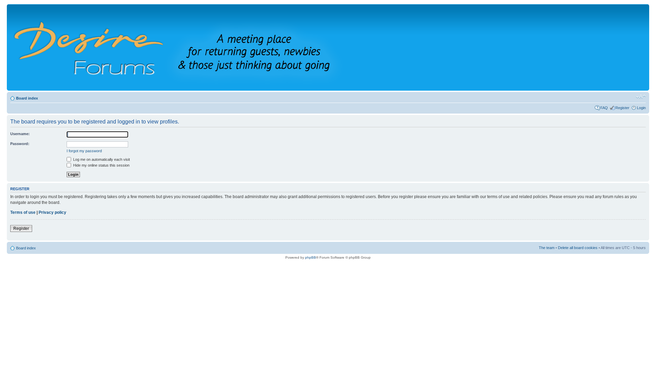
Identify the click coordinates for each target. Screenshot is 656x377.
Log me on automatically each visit (101, 159)
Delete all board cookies (578, 248)
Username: (20, 134)
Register (622, 108)
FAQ (604, 108)
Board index (27, 98)
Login (641, 108)
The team (547, 248)
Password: (19, 144)
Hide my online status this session (100, 165)
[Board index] (187, 47)
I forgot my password (84, 151)
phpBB (310, 257)
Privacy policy (52, 212)
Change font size (641, 97)
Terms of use (23, 212)
